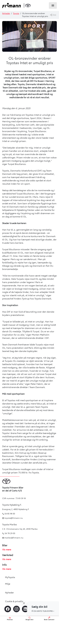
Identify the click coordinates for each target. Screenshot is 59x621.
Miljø (7, 583)
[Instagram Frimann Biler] (16, 609)
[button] (43, 609)
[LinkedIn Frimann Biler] (25, 609)
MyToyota (10, 577)
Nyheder (6, 13)
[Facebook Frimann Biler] (7, 609)
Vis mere (6, 549)
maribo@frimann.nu (14, 538)
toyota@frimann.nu (13, 518)
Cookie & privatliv (14, 601)
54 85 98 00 (10, 513)
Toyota (16, 13)
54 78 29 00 (10, 533)
